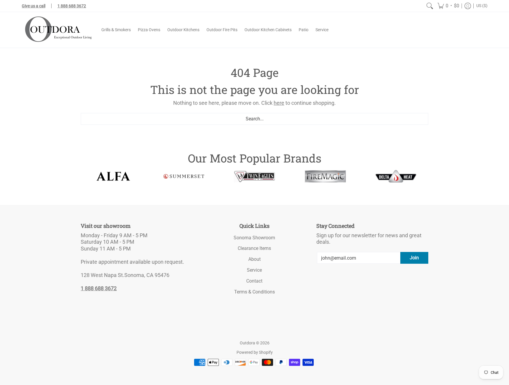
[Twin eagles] (254, 176)
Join (414, 257)
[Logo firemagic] (325, 176)
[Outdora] (57, 30)
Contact (254, 281)
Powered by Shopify (255, 352)
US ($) (481, 5)
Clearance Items (254, 248)
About (254, 259)
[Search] (430, 6)
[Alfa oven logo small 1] (113, 176)
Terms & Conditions (254, 292)
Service (254, 270)
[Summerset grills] (183, 176)
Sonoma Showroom (254, 237)
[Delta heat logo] (395, 176)
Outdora (247, 343)
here (279, 103)
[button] (448, 6)
